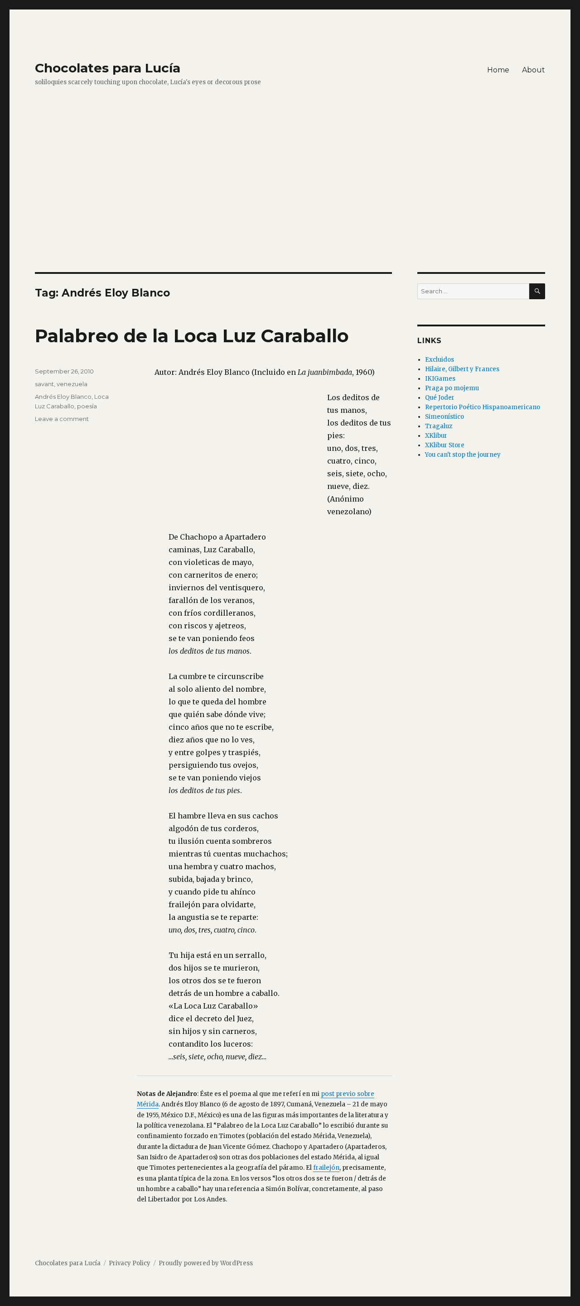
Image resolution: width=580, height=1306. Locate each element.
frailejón (326, 1168)
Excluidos (439, 360)
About (533, 70)
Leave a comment (62, 418)
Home (498, 70)
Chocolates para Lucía (107, 68)
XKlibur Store (444, 445)
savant (44, 383)
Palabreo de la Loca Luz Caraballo (192, 336)
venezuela (72, 383)
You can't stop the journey (463, 455)
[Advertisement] (290, 205)
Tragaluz (438, 426)
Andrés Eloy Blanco (63, 396)
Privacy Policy (129, 1263)
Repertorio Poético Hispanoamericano (482, 407)
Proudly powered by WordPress (206, 1263)
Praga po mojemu (452, 388)
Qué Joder (439, 398)
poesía (87, 406)
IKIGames (440, 379)
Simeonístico (444, 417)
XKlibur (436, 436)
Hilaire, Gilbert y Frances (462, 369)
